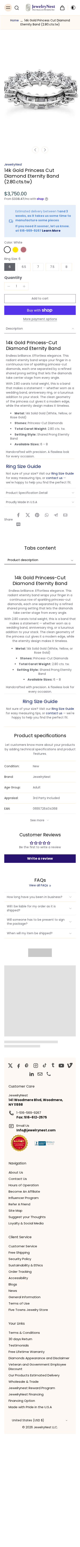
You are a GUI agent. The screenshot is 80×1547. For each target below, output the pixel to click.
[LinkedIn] (31, 1074)
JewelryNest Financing (26, 1394)
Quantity (13, 277)
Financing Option (22, 1400)
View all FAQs (38, 885)
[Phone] (48, 1074)
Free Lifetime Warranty (27, 1351)
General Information (25, 1297)
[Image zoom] (40, 91)
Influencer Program (24, 1198)
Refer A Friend (19, 1204)
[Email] (40, 1074)
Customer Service (23, 1246)
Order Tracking (20, 1271)
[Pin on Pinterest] (37, 515)
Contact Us (18, 1179)
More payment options (40, 319)
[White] (7, 250)
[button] (40, 298)
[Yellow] (15, 250)
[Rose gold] (23, 250)
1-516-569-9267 (28, 1112)
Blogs (13, 1284)
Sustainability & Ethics (26, 1265)
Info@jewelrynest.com (35, 1130)
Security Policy (20, 1259)
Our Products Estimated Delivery (34, 1375)
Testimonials (19, 1345)
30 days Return (20, 1339)
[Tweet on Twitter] (27, 515)
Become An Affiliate (24, 1191)
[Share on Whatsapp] (46, 515)
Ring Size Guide (23, 466)
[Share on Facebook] (18, 515)
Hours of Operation (24, 1185)
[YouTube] (61, 1065)
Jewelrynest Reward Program (32, 1388)
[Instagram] (35, 1065)
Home (14, 20)
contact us (54, 478)
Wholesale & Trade (24, 1381)
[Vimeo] (70, 1065)
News (13, 1290)
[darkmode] (72, 7)
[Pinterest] (27, 1065)
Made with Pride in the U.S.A (30, 1407)
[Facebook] (18, 1065)
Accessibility (18, 1278)
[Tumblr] (52, 1065)
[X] (10, 1065)
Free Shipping (19, 1252)
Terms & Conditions (24, 1332)
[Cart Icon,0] (62, 7)
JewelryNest (13, 164)
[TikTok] (44, 1065)
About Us (16, 1172)
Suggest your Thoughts (27, 1217)
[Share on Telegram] (56, 515)
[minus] (8, 286)
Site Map (15, 1210)
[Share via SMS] (18, 524)
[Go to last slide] (35, 149)
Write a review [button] (40, 858)
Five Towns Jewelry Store (28, 1310)
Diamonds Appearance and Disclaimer (39, 1358)
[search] (16, 7)
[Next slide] (44, 149)
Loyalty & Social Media (26, 1223)
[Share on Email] (65, 515)
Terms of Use (19, 1303)
